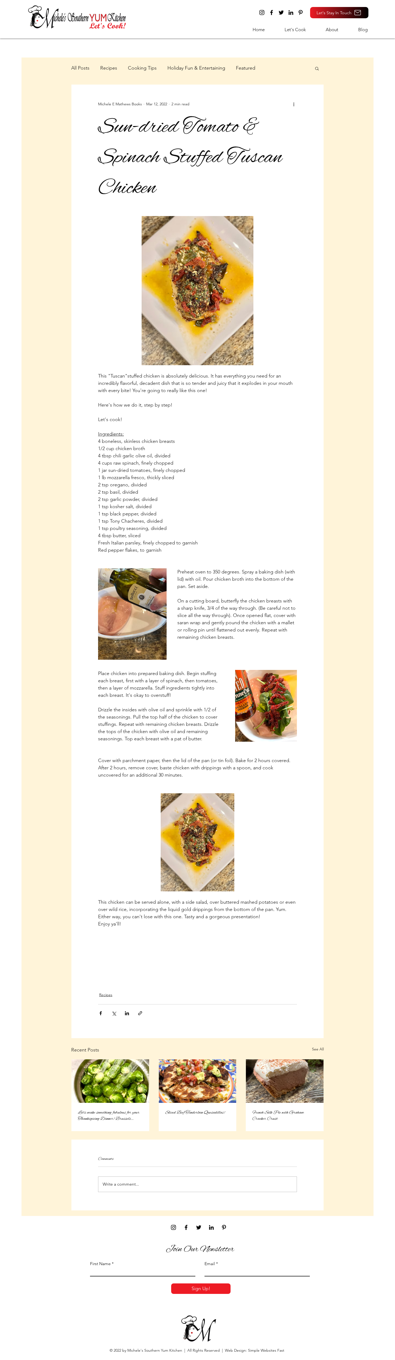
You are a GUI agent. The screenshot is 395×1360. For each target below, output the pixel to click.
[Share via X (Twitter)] (113, 1013)
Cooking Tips (142, 68)
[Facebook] (271, 12)
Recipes (108, 68)
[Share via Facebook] (100, 1013)
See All (318, 1049)
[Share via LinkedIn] (127, 1013)
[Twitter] (281, 12)
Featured (245, 68)
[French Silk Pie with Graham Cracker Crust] (285, 1081)
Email (209, 1264)
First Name (100, 1264)
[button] (289, 29)
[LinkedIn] (291, 12)
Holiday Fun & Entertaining (196, 68)
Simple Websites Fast (266, 1350)
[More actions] (293, 104)
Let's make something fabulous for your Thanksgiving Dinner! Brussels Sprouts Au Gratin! (108, 1116)
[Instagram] (261, 12)
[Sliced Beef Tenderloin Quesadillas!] (197, 1081)
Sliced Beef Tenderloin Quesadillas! (195, 1113)
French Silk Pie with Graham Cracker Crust (278, 1116)
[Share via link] (140, 1013)
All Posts (80, 68)
